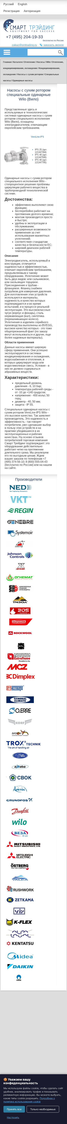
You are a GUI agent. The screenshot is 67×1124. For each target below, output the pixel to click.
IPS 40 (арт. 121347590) (41, 156)
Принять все (14, 1109)
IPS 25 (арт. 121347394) (41, 150)
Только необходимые (42, 1109)
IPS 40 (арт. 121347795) (41, 161)
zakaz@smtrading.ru (24, 44)
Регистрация (11, 11)
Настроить (13, 1117)
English (22, 4)
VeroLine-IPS (37, 136)
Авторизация (32, 11)
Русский (8, 4)
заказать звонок (53, 44)
